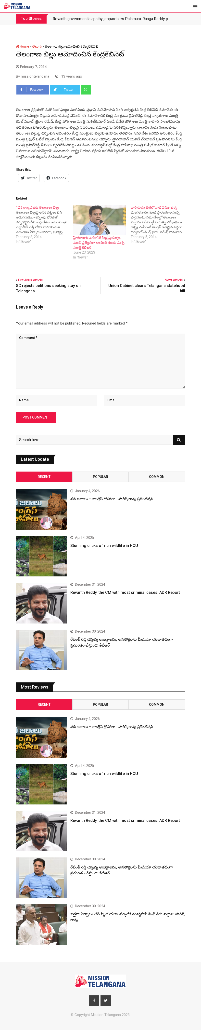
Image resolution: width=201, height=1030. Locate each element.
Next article (174, 280)
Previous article (30, 280)
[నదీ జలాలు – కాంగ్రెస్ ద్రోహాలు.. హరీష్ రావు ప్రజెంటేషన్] (41, 509)
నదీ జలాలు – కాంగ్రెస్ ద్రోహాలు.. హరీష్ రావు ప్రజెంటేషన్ (111, 499)
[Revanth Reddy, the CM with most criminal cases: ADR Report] (41, 603)
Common (156, 477)
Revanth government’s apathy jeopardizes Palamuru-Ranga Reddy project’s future (122, 18)
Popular (100, 477)
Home (24, 46)
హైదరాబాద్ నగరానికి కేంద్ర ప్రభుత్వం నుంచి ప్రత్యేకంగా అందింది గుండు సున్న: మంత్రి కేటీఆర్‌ (99, 242)
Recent (44, 477)
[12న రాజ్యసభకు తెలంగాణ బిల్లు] (44, 224)
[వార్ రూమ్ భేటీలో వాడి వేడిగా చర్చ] (159, 224)
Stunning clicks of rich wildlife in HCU (104, 545)
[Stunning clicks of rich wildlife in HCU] (41, 556)
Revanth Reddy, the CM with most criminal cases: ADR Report (125, 592)
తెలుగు (37, 46)
